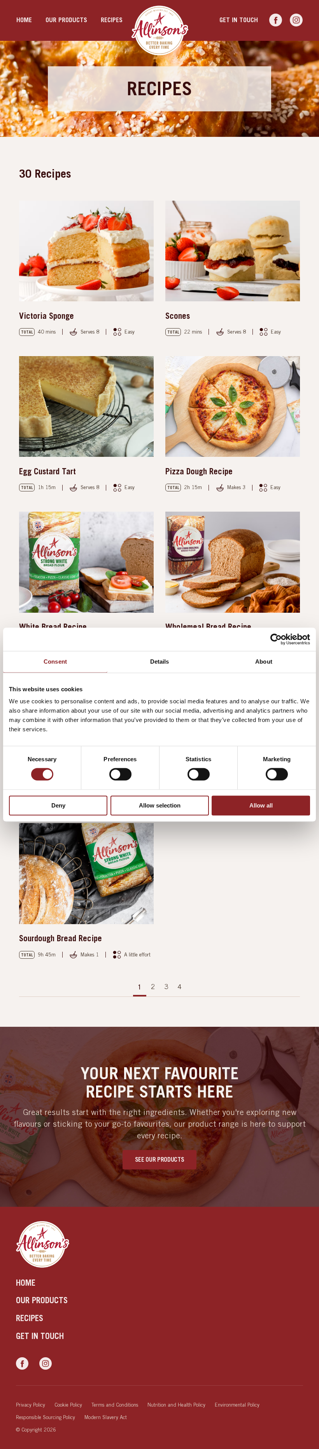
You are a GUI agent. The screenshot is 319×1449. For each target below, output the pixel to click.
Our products (66, 20)
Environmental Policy (237, 1405)
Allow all (261, 805)
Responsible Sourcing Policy (45, 1417)
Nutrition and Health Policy (176, 1405)
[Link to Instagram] (296, 20)
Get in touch (238, 20)
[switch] (120, 774)
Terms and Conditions (114, 1405)
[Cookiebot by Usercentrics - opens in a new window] (276, 639)
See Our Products (159, 1159)
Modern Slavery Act (105, 1417)
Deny (58, 805)
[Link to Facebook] (275, 20)
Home (24, 20)
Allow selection (160, 805)
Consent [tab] (55, 661)
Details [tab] (159, 661)
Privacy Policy (30, 1405)
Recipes (112, 20)
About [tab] (263, 661)
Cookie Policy (68, 1405)
